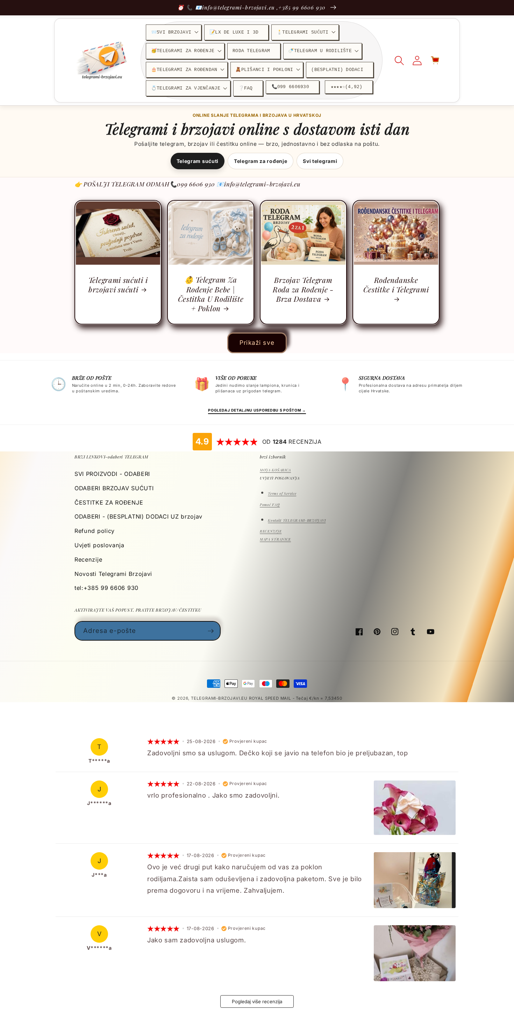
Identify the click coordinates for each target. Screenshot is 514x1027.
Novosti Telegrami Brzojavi (113, 573)
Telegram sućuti (198, 161)
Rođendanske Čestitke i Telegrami (396, 284)
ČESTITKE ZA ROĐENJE (108, 502)
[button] (173, 32)
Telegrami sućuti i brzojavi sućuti (118, 284)
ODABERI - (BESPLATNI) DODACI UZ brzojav (138, 516)
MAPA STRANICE (275, 539)
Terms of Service (282, 493)
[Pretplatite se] (211, 631)
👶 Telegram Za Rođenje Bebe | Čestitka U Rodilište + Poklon (211, 294)
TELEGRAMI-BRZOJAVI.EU (220, 698)
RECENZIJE (270, 531)
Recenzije (88, 559)
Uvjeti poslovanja (99, 545)
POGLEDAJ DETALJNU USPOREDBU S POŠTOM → (257, 410)
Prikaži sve (257, 342)
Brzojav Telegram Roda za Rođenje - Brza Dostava (303, 289)
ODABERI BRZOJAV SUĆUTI (114, 488)
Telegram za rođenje (260, 161)
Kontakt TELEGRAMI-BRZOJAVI (297, 520)
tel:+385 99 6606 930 (106, 587)
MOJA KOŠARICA (275, 470)
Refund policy (94, 530)
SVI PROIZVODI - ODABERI (112, 473)
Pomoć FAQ (270, 504)
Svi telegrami (320, 161)
